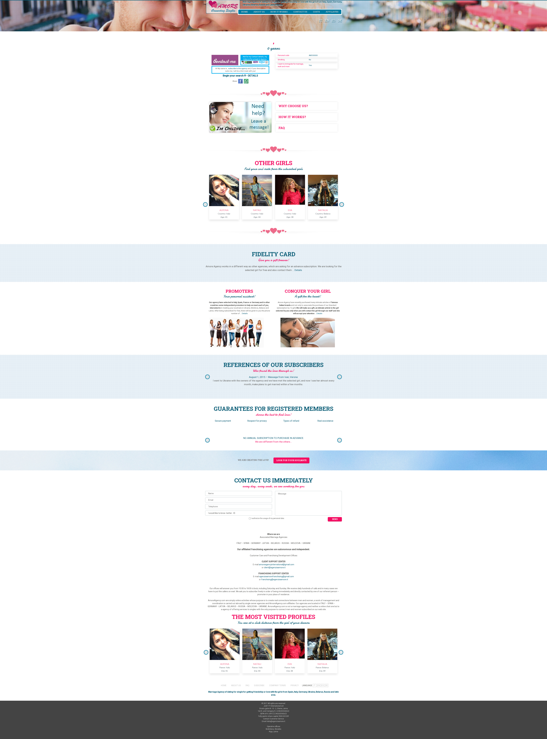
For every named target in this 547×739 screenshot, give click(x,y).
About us (259, 11)
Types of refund (291, 420)
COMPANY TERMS (277, 685)
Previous (205, 204)
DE (340, 20)
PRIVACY (295, 685)
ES (333, 20)
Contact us (300, 11)
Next (341, 204)
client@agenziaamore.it (274, 567)
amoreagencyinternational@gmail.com (276, 564)
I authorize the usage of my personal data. (267, 518)
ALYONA (224, 210)
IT (320, 20)
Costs (316, 11)
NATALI (257, 210)
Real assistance (325, 420)
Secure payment (223, 420)
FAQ (247, 685)
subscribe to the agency (237, 69)
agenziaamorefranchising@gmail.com (276, 576)
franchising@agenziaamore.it (274, 579)
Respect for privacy (257, 420)
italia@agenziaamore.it (276, 721)
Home (244, 11)
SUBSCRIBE (259, 685)
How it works (279, 11)
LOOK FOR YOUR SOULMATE (291, 460)
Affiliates (332, 11)
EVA (290, 210)
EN (327, 20)
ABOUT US (236, 685)
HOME (223, 685)
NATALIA (323, 210)
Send (335, 519)
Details (298, 270)
